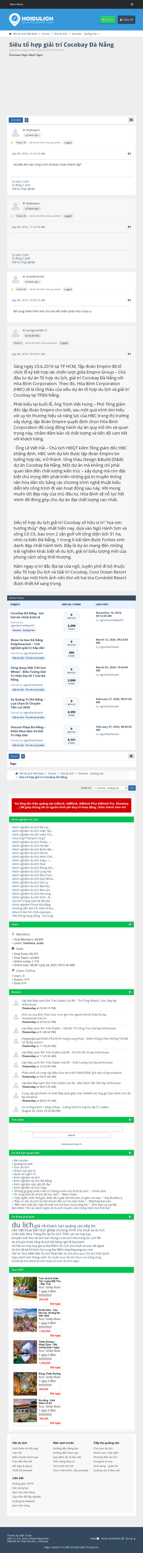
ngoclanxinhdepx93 (22, 625)
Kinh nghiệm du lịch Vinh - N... (32, 897)
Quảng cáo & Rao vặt (106, 1470)
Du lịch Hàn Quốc (97, 1253)
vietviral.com (37, 1261)
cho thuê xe (78, 1246)
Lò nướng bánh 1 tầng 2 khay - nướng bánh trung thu (57, 1107)
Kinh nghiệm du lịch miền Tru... (33, 834)
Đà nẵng (34, 1242)
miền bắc (18, 1234)
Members (23, 934)
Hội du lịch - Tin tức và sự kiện (28, 657)
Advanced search (71, 1144)
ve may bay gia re (33, 1246)
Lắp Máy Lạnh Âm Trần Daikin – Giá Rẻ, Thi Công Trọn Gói (59, 1028)
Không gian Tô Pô (23, 1483)
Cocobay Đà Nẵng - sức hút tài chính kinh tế (27, 615)
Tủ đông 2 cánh (21, 185)
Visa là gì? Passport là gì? (29, 838)
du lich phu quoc (75, 1253)
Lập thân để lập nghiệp (26, 1496)
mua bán (31, 1230)
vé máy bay (83, 1234)
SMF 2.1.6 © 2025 (17, 1538)
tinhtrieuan (29, 1004)
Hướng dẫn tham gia (65, 1452)
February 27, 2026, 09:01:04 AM (114, 700)
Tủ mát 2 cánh (20, 181)
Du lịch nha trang (74, 1238)
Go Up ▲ (131, 1538)
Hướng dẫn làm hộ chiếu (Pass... (34, 908)
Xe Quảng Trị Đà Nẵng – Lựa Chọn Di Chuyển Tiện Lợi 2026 (28, 703)
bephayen (33, 130)
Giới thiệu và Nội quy (25, 1448)
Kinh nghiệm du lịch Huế (29, 864)
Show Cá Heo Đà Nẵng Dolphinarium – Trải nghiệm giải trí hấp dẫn (27, 644)
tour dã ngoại (95, 1246)
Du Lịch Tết (93, 1238)
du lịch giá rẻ (20, 1242)
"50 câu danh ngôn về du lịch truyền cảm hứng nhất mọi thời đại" (68, 1208)
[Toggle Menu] (132, 4)
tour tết (65, 1257)
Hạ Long (45, 1250)
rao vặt (18, 1229)
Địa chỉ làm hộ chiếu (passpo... (33, 912)
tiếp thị (89, 1225)
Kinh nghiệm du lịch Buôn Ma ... (33, 849)
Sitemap (43, 1541)
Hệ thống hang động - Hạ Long (33, 916)
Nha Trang (33, 1234)
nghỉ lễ (67, 1242)
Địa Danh (78, 1242)
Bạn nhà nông (21, 1505)
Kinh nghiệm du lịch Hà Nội (31, 846)
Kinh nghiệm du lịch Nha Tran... (33, 875)
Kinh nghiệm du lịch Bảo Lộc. (32, 890)
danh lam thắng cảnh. (33, 1257)
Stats (15, 924)
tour (60, 1261)
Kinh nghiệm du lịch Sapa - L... (32, 860)
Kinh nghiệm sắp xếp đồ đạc (32, 1184)
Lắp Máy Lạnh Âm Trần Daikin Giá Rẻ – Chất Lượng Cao (57, 1062)
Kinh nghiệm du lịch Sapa (30, 1187)
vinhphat (116, 1073)
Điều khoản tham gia (25, 1457)
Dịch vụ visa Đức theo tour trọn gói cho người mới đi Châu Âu (62, 1014)
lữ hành (34, 1250)
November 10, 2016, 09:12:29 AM (109, 614)
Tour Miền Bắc (30, 1253)
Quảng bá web (23, 1164)
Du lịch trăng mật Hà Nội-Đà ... (33, 901)
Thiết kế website (22, 1470)
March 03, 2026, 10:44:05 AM (112, 668)
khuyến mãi (20, 1238)
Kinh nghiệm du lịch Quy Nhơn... (34, 879)
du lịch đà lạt (20, 1250)
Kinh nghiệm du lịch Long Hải (32, 871)
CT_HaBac (102, 1107)
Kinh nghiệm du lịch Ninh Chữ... (33, 857)
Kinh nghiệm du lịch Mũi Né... (32, 886)
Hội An (16, 1253)
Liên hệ (16, 1452)
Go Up (14, 756)
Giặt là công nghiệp (23, 188)
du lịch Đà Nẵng (51, 1242)
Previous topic (18, 55)
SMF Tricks (25, 1535)
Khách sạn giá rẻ (24, 1171)
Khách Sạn (55, 1225)
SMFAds (11, 1541)
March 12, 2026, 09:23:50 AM (112, 641)
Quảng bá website (23, 1501)
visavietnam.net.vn (34, 1018)
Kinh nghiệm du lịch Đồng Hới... (33, 868)
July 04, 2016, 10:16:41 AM (28, 354)
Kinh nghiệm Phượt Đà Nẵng (32, 904)
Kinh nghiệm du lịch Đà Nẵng (33, 1181)
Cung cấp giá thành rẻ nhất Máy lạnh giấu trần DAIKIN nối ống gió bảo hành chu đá (76, 1093)
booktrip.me (20, 1261)
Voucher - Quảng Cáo (23, 630)
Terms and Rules (111, 1538)
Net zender (21, 1160)
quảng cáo (74, 1225)
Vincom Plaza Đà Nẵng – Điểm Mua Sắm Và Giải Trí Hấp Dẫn (28, 731)
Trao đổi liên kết (22, 1461)
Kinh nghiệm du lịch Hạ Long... (33, 894)
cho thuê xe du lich (91, 1230)
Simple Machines (39, 1538)
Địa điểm (58, 1250)
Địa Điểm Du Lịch (57, 1246)
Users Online (25, 971)
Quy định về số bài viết (67, 1457)
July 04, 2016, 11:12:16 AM (28, 153)
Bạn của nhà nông (23, 1492)
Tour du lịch (21, 1167)
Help (94, 1538)
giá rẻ (40, 1226)
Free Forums (28, 1541)
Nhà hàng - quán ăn (105, 1466)
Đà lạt (46, 1234)
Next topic (36, 55)
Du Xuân (53, 1257)
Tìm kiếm (18, 1119)
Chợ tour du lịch (103, 1448)
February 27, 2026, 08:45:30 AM (114, 728)
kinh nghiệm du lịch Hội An (30, 853)
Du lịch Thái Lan (63, 1234)
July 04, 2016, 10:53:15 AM (28, 300)
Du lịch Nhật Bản (52, 1253)
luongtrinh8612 (36, 330)
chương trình (66, 1230)
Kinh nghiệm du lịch (27, 1177)
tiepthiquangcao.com (79, 1250)
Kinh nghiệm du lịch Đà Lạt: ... (32, 827)
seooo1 (38, 1042)
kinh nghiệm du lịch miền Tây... (33, 831)
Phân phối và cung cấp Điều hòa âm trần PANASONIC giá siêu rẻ (64, 1073)
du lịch (23, 1224)
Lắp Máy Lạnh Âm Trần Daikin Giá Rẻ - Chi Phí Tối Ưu (56, 1052)
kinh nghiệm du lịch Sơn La (30, 882)
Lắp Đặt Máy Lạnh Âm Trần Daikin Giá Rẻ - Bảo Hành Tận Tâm (61, 1083)
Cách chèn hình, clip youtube (70, 1470)
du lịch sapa (71, 1261)
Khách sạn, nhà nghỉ (105, 1452)
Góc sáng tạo (20, 1488)
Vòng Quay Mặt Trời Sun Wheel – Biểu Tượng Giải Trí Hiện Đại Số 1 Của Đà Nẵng (28, 674)
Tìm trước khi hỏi (63, 1466)
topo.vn (51, 1261)
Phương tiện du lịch (105, 1457)
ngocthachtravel (33, 653)
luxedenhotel (35, 276)
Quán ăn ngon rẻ (25, 1174)
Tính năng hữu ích (64, 1461)
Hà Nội (16, 1246)
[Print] (131, 119)
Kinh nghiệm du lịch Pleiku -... (32, 842)
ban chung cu (53, 1238)
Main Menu (16, 4)
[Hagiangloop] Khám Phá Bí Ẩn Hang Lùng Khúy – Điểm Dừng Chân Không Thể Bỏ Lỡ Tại (75, 1040)
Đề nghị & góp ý (22, 1466)
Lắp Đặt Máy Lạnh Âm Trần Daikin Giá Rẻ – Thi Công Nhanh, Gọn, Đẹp (67, 1001)
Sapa (15, 1257)
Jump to (86, 787)
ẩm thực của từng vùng (86, 1257)
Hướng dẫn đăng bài (65, 1448)
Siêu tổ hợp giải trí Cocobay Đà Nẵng (61, 44)
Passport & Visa (102, 1461)
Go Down (16, 120)
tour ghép (47, 1230)
